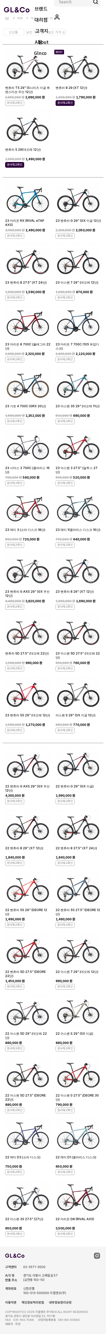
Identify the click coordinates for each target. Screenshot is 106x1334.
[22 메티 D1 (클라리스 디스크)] (78, 1136)
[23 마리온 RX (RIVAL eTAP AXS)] (27, 199)
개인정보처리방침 (32, 1302)
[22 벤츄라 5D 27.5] (27, 950)
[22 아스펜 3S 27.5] (27, 1197)
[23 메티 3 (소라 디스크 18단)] (27, 508)
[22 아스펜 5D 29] (27, 1012)
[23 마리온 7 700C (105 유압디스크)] (78, 323)
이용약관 (10, 1302)
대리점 (41, 19)
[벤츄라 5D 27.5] (27, 632)
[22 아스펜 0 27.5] (78, 1074)
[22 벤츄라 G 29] (78, 765)
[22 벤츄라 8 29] (27, 827)
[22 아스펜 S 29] (78, 1012)
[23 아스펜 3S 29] (78, 385)
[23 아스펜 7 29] (78, 261)
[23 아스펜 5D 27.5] (78, 632)
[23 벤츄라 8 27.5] (27, 261)
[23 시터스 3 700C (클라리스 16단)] (27, 446)
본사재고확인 (14, 103)
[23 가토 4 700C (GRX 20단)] (27, 385)
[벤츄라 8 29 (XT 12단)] (78, 66)
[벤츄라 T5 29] (27, 66)
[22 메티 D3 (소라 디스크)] (27, 1136)
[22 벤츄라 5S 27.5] (78, 888)
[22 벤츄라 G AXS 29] (27, 765)
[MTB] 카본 (51, 18)
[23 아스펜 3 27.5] (78, 446)
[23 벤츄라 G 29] (78, 199)
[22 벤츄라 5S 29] (27, 888)
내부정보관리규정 (60, 1302)
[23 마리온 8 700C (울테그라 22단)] (27, 323)
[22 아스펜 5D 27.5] (27, 1074)
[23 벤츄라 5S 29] (27, 694)
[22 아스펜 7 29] (78, 950)
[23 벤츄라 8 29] (78, 570)
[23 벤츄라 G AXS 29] (27, 570)
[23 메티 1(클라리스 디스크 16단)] (78, 508)
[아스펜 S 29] (78, 694)
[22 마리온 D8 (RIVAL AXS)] (78, 1197)
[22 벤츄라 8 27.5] (78, 827)
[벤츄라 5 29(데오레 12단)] (27, 128)
